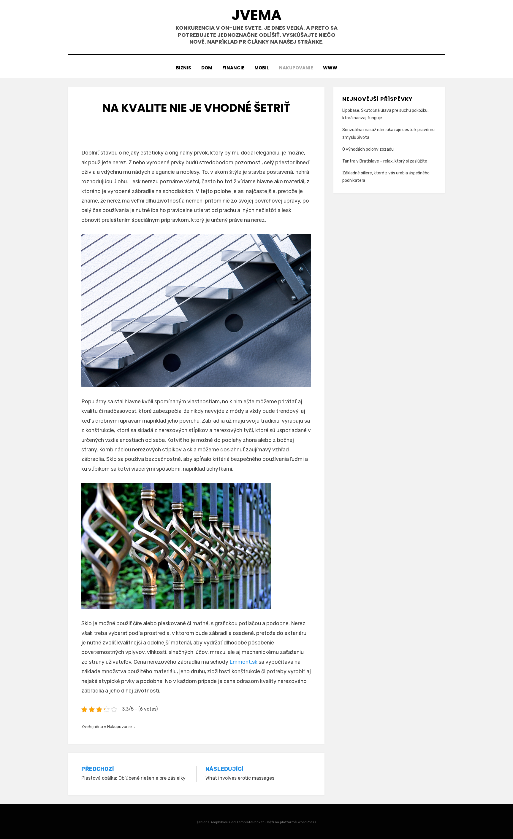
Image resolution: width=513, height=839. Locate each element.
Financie (233, 68)
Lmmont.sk (243, 662)
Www (330, 68)
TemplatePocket (250, 822)
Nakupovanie (296, 68)
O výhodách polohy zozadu (368, 149)
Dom (206, 68)
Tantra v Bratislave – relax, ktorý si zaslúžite (384, 161)
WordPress (307, 822)
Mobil (261, 68)
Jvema (256, 15)
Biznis (183, 68)
